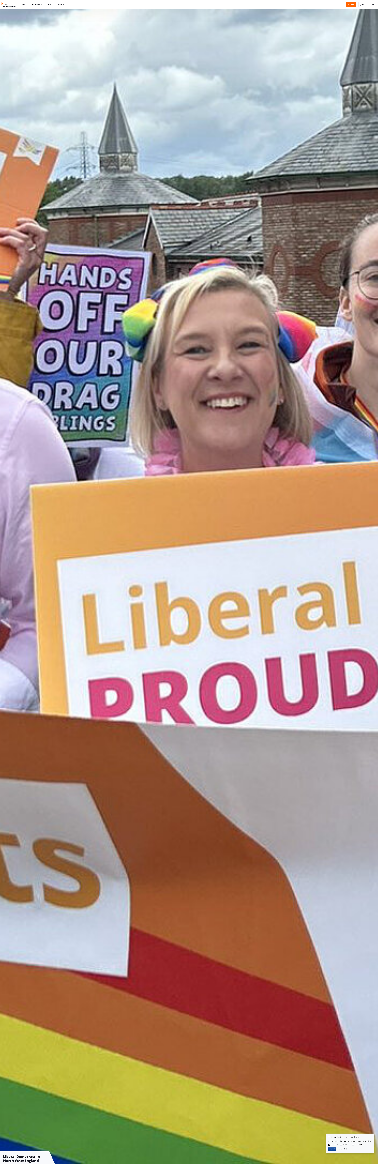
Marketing (358, 1144)
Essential (334, 1144)
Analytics (346, 1144)
